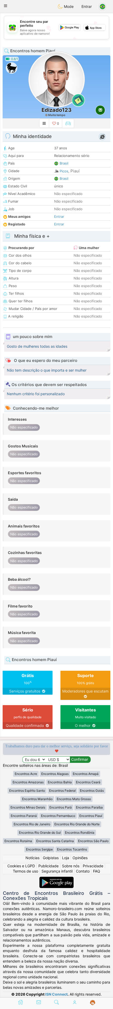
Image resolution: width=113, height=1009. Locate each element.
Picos (64, 171)
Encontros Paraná (24, 816)
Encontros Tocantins (72, 849)
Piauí (75, 170)
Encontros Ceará (88, 782)
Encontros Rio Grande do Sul (40, 832)
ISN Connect (56, 994)
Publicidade (48, 866)
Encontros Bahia (60, 782)
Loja (65, 857)
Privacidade (93, 866)
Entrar (86, 6)
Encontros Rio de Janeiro (32, 824)
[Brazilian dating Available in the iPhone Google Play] (56, 879)
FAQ (96, 871)
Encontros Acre (26, 774)
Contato (83, 871)
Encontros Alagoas (55, 774)
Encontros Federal (62, 791)
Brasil (64, 163)
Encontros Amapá (86, 774)
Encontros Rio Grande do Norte (77, 824)
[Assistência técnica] (92, 1002)
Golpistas (51, 857)
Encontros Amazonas (28, 782)
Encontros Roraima (18, 841)
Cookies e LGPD (21, 866)
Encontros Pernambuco (58, 816)
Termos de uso (25, 871)
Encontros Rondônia (79, 832)
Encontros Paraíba (89, 807)
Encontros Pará (60, 807)
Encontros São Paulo (93, 841)
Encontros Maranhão (37, 799)
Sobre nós (70, 866)
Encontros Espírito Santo (27, 791)
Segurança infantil (57, 871)
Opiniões (80, 857)
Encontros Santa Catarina (55, 841)
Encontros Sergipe (39, 849)
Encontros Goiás (92, 791)
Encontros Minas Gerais (28, 807)
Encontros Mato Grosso (74, 799)
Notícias (32, 857)
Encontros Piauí (90, 816)
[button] (5, 6)
